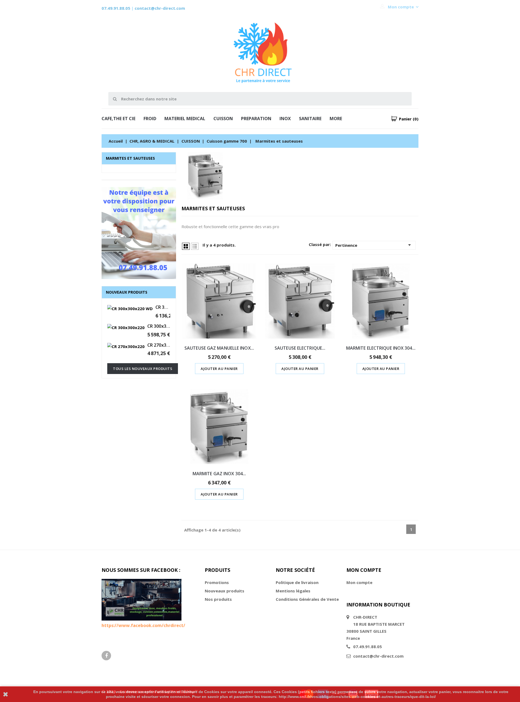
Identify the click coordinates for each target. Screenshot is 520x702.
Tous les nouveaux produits (142, 368)
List (194, 246)
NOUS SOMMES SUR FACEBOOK (140, 570)
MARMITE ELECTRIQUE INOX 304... (380, 348)
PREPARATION (256, 119)
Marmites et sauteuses (130, 158)
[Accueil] (139, 234)
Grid (185, 246)
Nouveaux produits (224, 590)
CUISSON (223, 119)
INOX (285, 119)
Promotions (217, 582)
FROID (150, 119)
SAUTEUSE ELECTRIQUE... (300, 348)
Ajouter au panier (219, 368)
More (336, 119)
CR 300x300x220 (164, 326)
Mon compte (359, 582)
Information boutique (378, 604)
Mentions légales (293, 590)
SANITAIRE (310, 119)
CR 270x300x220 (164, 345)
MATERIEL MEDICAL (184, 119)
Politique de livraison (297, 582)
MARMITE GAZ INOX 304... (219, 474)
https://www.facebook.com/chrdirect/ (143, 625)
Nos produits (218, 599)
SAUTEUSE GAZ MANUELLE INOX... (219, 348)
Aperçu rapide (219, 290)
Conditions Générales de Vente (307, 599)
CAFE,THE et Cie (118, 119)
